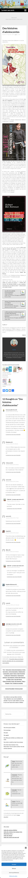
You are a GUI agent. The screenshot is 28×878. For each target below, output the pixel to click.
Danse (15, 673)
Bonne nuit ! (16, 372)
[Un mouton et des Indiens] (7, 381)
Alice (7, 550)
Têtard (13, 761)
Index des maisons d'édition (10, 830)
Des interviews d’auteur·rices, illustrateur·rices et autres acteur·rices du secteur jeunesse (14, 746)
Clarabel (12, 121)
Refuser (14, 868)
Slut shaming (18, 681)
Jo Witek (8, 679)
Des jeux (6, 732)
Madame (8, 442)
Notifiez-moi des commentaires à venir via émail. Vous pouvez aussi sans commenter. (14, 652)
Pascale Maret (18, 679)
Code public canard (8, 673)
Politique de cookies (13, 876)
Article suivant (19, 688)
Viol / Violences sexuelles (16, 683)
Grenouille (14, 790)
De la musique (7, 730)
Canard (13, 801)
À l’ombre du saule (15, 276)
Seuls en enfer (14, 285)
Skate (12, 681)
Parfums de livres (15, 275)
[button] (26, 848)
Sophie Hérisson (10, 584)
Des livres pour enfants (9, 727)
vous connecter (14, 645)
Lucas (18, 34)
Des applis (6, 735)
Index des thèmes (8, 835)
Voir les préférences (14, 872)
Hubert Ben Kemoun (20, 677)
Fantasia (12, 119)
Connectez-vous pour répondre (13, 434)
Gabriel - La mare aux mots (14, 499)
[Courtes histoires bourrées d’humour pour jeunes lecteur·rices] (7, 369)
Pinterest (13, 327)
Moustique (14, 774)
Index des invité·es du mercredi (11, 837)
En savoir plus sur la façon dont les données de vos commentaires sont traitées (12, 661)
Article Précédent (9, 688)
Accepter (14, 864)
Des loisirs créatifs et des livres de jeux (13, 742)
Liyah (7, 531)
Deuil (18, 673)
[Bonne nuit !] (18, 369)
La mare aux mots (7, 10)
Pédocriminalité (7, 681)
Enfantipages (18, 119)
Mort (12, 679)
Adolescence (21, 671)
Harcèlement (11, 677)
